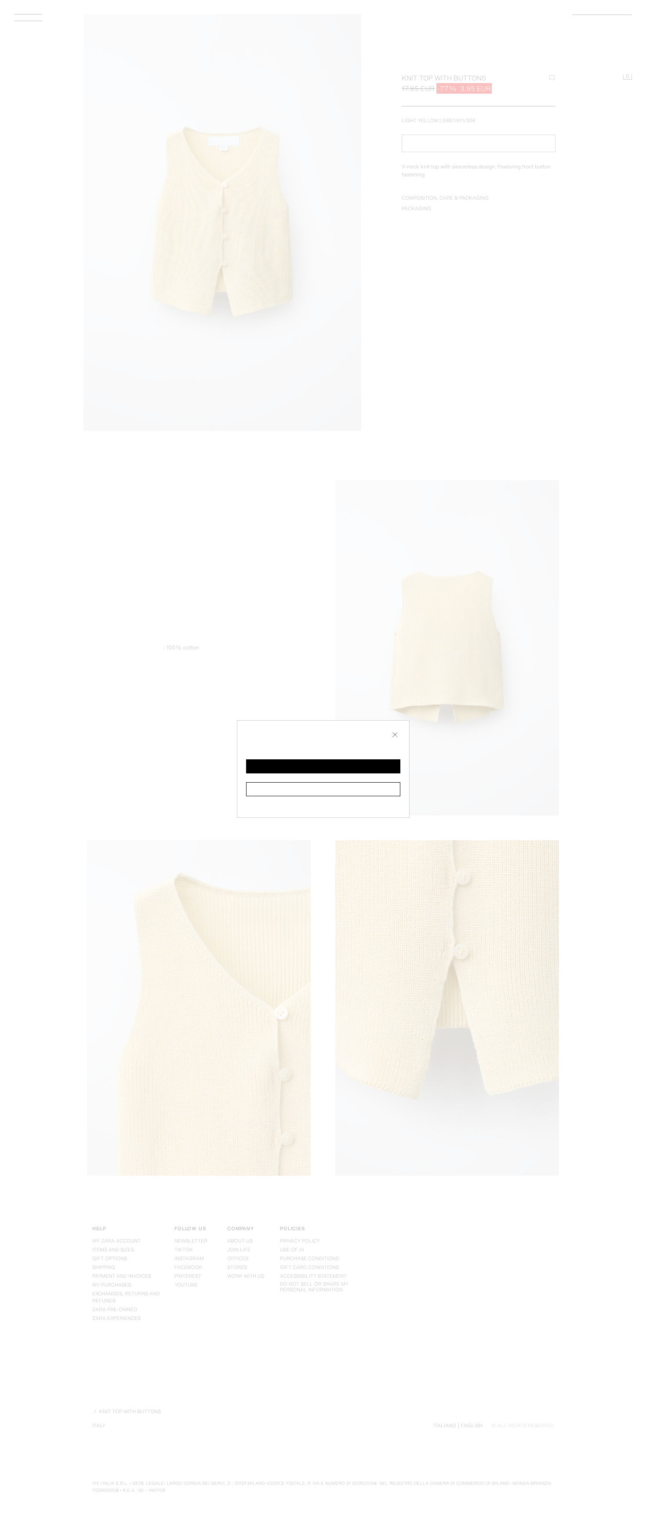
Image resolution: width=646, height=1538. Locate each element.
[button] (323, 766)
